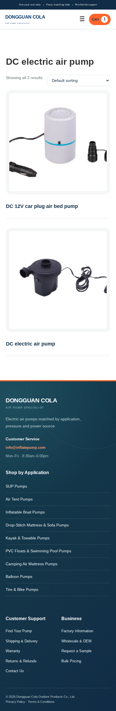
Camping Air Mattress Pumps (31, 564)
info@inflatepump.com (26, 447)
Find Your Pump (19, 631)
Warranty (13, 651)
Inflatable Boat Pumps (25, 512)
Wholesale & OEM (76, 641)
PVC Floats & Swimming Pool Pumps (38, 551)
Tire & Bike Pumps (22, 589)
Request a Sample (76, 651)
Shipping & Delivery (22, 641)
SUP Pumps (16, 486)
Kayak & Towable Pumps (28, 538)
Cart (99, 19)
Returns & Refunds (21, 661)
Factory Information (77, 631)
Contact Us (15, 671)
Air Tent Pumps (19, 499)
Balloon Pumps (19, 576)
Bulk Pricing (71, 661)
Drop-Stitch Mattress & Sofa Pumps (37, 525)
